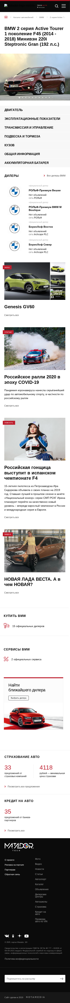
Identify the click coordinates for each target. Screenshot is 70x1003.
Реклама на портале (14, 865)
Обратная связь (12, 874)
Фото (38, 859)
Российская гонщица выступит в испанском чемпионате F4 (30, 472)
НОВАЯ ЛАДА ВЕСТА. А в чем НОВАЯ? (32, 582)
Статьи (39, 874)
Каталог (39, 884)
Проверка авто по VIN (41, 920)
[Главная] (5, 17)
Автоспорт (40, 879)
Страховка (40, 907)
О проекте (9, 860)
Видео (38, 864)
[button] (65, 96)
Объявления (42, 889)
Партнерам (10, 870)
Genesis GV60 (19, 306)
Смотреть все (11, 315)
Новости (39, 869)
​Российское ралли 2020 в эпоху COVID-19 (32, 379)
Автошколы (41, 902)
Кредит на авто (40, 913)
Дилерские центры (40, 895)
